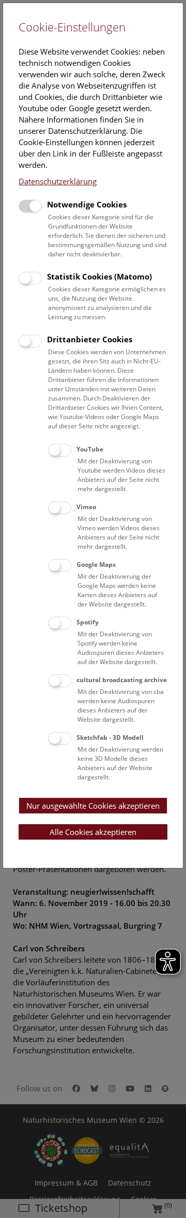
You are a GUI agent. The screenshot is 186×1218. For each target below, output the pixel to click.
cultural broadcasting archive (121, 679)
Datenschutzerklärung (58, 181)
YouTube (89, 449)
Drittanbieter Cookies (89, 339)
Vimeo (86, 506)
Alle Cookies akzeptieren (93, 832)
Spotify (87, 622)
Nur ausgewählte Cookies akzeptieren (93, 806)
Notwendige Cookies (87, 204)
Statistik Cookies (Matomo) (99, 276)
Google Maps (96, 564)
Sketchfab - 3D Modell (110, 737)
